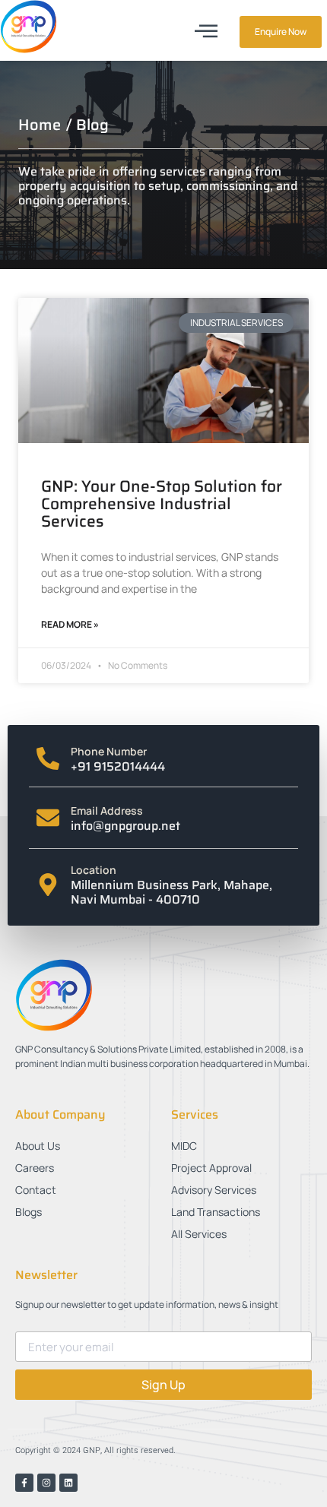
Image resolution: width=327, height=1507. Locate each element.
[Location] (48, 884)
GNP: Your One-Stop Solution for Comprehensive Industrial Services (161, 503)
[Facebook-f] (24, 1483)
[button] (206, 31)
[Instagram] (46, 1483)
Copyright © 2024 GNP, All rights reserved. (95, 1450)
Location (93, 870)
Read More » (70, 624)
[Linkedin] (68, 1483)
